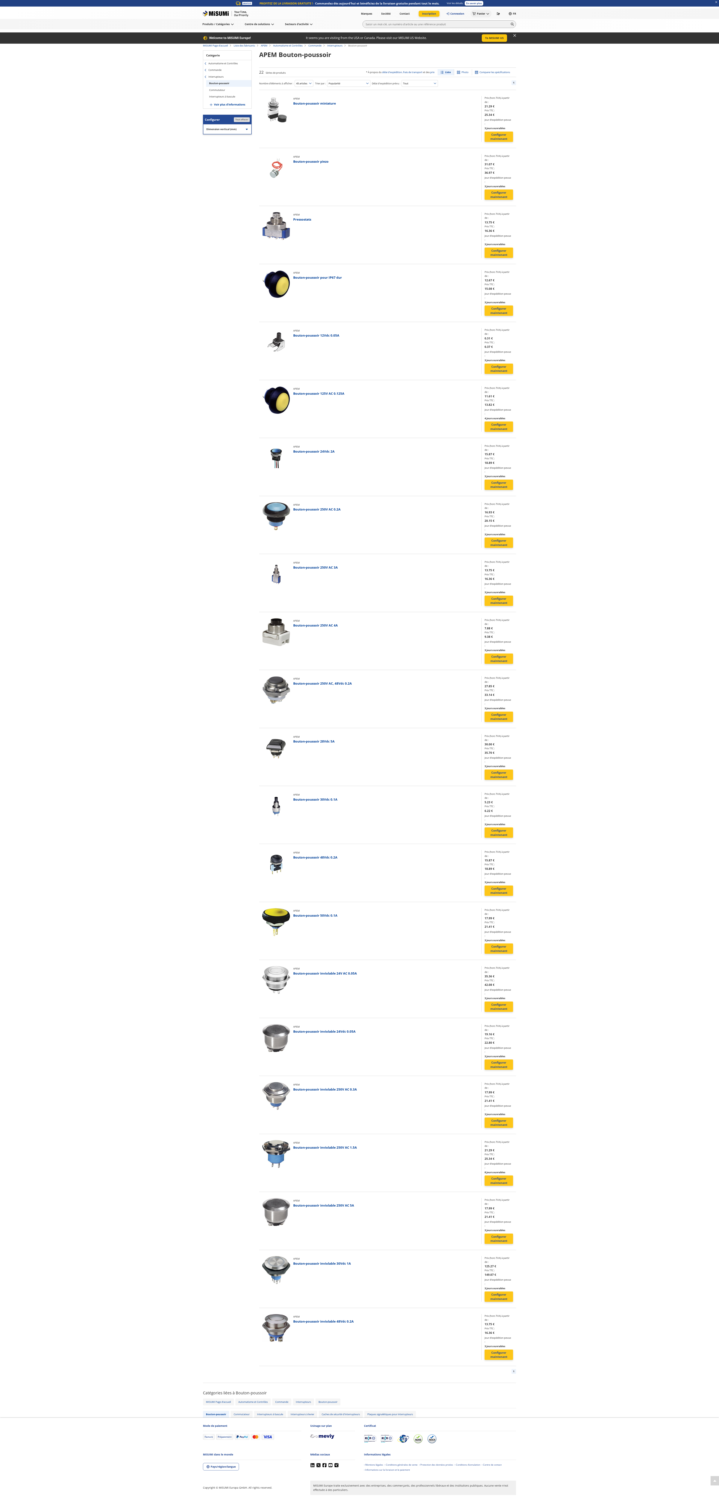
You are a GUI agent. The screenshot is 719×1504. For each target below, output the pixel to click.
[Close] (515, 35)
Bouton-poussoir (219, 83)
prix (432, 72)
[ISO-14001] (387, 1438)
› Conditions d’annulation (467, 1464)
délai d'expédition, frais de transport (402, 72)
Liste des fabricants (244, 45)
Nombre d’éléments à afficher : (276, 83)
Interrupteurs (334, 45)
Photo (465, 72)
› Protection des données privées (436, 1464)
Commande (314, 45)
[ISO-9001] (370, 1438)
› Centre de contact (492, 1464)
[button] (474, 3)
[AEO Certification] (403, 1438)
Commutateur (217, 90)
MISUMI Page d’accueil (215, 45)
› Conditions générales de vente (401, 1464)
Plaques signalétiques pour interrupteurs (390, 1414)
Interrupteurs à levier (302, 1414)
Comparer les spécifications (495, 72)
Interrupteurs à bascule (222, 96)
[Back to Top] (715, 1480)
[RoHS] (418, 1438)
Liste (448, 72)
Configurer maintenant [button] (498, 137)
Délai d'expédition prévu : (386, 83)
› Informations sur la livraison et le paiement (387, 1469)
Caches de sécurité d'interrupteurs (341, 1414)
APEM (264, 45)
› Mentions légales (373, 1464)
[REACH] (432, 1438)
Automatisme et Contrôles (288, 45)
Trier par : (320, 83)
